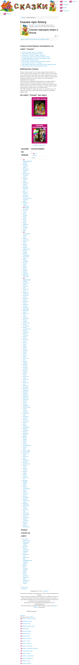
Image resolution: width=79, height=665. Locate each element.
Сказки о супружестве (28, 655)
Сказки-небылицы (26, 631)
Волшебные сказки (27, 621)
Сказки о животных (27, 643)
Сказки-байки (25, 628)
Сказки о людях (26, 653)
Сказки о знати (26, 660)
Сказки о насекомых (27, 646)
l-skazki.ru (31, 617)
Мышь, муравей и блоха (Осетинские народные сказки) (35, 39)
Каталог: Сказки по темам (29, 618)
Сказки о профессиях (27, 658)
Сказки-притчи (25, 636)
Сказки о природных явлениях (30, 648)
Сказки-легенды (26, 633)
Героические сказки (27, 651)
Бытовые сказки (26, 623)
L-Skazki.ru (45, 591)
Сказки (36, 25)
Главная (23, 17)
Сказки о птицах (26, 641)
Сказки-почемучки (26, 638)
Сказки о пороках (27, 663)
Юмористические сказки (28, 626)
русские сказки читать (39, 118)
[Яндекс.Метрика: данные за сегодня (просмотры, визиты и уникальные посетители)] (31, 611)
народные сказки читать (39, 145)
